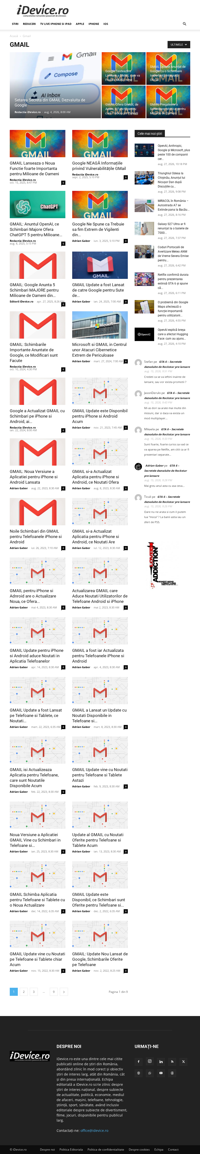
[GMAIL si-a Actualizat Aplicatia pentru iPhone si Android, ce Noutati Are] (100, 511)
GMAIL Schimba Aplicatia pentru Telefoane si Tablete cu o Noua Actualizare (37, 899)
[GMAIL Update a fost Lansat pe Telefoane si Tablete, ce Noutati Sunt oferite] (37, 690)
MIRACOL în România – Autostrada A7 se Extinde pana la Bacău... (174, 205)
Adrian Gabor (81, 240)
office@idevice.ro (94, 1130)
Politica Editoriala (71, 1149)
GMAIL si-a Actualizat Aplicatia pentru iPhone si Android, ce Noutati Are (95, 536)
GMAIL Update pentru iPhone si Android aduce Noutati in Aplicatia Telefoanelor (36, 656)
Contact (173, 1149)
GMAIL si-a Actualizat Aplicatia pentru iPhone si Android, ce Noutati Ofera (95, 477)
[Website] (138, 1073)
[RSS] (172, 1062)
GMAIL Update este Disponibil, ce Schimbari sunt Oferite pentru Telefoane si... (98, 899)
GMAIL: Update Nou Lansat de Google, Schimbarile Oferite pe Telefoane (100, 959)
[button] (184, 24)
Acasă (14, 36)
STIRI (15, 24)
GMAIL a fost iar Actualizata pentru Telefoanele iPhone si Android (98, 656)
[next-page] (64, 992)
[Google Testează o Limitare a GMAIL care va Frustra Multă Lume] (124, 68)
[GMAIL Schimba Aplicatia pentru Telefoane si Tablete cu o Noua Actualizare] (37, 875)
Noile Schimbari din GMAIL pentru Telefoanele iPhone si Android (36, 536)
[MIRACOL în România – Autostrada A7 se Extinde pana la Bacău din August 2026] (144, 205)
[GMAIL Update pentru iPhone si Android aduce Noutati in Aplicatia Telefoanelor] (37, 631)
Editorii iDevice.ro (21, 301)
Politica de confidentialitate (106, 1149)
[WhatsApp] (150, 1073)
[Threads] (172, 1073)
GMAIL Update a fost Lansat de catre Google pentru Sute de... (98, 290)
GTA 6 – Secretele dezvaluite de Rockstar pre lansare (165, 471)
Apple (80, 24)
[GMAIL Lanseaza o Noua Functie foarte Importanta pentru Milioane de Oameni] (37, 143)
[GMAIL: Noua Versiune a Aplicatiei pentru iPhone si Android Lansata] (37, 452)
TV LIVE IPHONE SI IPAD (55, 24)
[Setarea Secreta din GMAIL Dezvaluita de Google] (55, 91)
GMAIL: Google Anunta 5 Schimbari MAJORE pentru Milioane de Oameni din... (34, 290)
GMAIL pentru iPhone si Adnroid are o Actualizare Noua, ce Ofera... (33, 596)
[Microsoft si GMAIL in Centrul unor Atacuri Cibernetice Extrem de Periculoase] (100, 325)
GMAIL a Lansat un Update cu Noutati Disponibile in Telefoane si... (99, 715)
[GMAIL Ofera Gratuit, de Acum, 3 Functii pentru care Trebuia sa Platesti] (124, 102)
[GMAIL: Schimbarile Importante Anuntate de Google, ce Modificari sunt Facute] (37, 325)
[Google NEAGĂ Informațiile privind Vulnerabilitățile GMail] (100, 143)
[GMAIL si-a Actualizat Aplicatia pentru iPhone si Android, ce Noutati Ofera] (100, 452)
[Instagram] (150, 1061)
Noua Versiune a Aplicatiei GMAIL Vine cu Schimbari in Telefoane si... (35, 840)
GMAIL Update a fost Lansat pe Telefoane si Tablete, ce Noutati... (36, 715)
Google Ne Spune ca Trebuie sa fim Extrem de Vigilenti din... (98, 229)
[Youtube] (161, 1073)
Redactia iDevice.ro (28, 112)
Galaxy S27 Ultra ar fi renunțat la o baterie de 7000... (173, 228)
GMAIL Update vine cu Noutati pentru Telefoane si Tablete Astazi (100, 775)
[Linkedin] (161, 1062)
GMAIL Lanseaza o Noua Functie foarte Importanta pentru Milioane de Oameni (34, 168)
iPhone (94, 24)
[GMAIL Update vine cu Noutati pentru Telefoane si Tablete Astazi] (100, 750)
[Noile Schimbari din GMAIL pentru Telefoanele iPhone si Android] (37, 511)
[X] (183, 1062)
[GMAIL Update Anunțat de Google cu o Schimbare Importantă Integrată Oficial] (168, 68)
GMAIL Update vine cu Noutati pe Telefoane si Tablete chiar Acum (37, 959)
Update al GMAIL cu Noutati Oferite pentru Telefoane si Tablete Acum (97, 840)
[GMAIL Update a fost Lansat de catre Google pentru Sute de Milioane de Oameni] (100, 265)
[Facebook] (138, 1062)
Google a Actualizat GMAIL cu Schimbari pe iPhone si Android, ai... (37, 416)
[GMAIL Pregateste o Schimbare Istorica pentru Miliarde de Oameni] (168, 102)
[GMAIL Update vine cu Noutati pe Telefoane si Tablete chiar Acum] (37, 934)
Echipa (158, 1149)
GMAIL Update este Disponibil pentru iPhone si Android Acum (100, 416)
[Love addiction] (162, 589)
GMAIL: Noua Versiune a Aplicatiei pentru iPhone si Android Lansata (34, 477)
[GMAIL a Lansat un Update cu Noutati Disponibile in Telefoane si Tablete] (100, 690)
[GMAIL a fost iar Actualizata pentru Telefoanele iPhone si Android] (100, 631)
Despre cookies (139, 1149)
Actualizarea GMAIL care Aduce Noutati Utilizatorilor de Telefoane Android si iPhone (100, 596)
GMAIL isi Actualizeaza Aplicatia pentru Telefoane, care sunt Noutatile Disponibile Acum (34, 777)
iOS (105, 24)
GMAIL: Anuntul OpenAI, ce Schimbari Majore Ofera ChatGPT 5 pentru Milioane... (36, 229)
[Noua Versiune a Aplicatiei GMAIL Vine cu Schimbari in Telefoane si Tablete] (37, 815)
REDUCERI (29, 24)
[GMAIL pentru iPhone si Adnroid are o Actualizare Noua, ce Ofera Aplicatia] (37, 571)
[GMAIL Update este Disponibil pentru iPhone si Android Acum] (100, 391)
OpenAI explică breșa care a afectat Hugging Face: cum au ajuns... (173, 334)
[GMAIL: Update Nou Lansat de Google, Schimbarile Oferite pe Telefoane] (100, 934)
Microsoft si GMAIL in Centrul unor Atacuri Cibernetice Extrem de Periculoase (99, 350)
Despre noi (47, 1149)
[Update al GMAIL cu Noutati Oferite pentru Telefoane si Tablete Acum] (100, 815)
